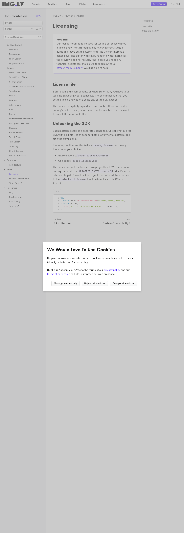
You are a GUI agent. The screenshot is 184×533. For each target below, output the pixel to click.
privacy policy (112, 270)
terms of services (57, 274)
